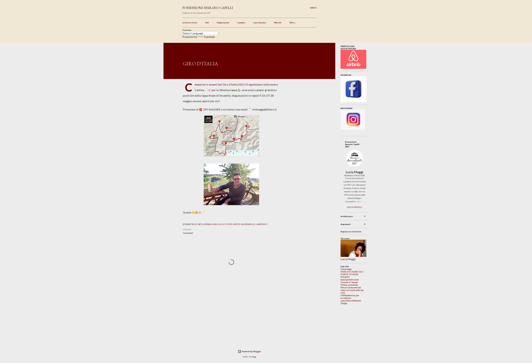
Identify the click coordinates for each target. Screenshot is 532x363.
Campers (241, 22)
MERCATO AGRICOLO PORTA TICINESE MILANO (352, 274)
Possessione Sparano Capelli (207, 8)
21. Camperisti (260, 224)
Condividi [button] (187, 229)
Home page (346, 269)
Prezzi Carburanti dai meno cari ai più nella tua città (352, 290)
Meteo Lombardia (349, 284)
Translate (209, 36)
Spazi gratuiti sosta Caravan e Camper (350, 280)
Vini (207, 22)
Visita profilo (354, 207)
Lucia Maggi (354, 172)
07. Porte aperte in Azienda (237, 224)
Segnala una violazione (351, 231)
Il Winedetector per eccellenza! (350, 296)
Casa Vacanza (259, 22)
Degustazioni (223, 22)
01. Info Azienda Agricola (208, 224)
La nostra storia (189, 22)
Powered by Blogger (251, 351)
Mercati (277, 22)
